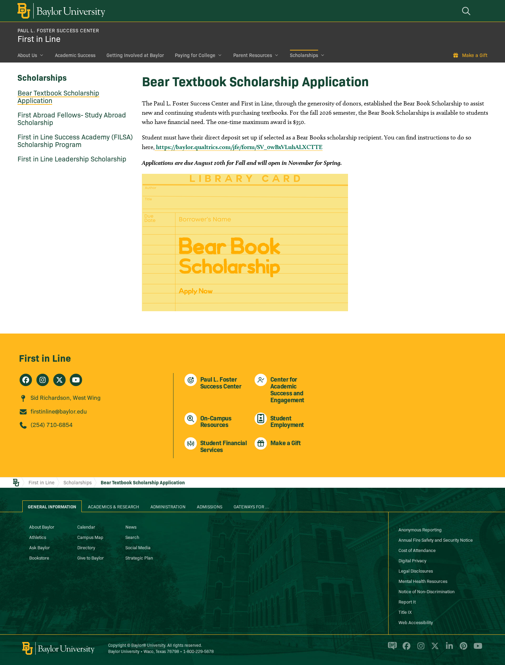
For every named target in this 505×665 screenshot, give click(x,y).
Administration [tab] (168, 506)
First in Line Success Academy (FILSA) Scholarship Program (75, 140)
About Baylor (41, 526)
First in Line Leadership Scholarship (72, 158)
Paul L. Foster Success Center (58, 30)
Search (132, 537)
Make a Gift (474, 55)
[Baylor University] (60, 11)
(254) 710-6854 (51, 424)
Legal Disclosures (416, 570)
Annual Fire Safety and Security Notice (436, 540)
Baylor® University (148, 645)
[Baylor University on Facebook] (405, 649)
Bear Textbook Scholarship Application (58, 96)
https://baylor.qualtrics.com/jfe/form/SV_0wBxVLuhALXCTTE (239, 146)
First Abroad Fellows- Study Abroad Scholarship (72, 118)
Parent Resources (252, 55)
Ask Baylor (39, 547)
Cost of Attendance (417, 550)
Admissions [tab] (209, 506)
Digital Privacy (412, 560)
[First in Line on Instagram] (42, 380)
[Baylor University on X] (434, 649)
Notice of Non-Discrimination (426, 591)
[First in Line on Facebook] (26, 380)
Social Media (137, 547)
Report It (407, 601)
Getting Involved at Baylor (135, 55)
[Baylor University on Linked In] (448, 649)
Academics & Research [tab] (113, 506)
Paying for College (195, 55)
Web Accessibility (416, 622)
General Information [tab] (52, 506)
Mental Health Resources (423, 581)
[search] (467, 11)
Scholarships (304, 55)
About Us (27, 55)
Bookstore (39, 557)
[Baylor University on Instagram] (420, 649)
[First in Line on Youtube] (76, 380)
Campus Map (90, 537)
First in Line (39, 38)
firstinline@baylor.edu (59, 411)
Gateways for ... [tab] (251, 506)
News (130, 526)
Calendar (86, 526)
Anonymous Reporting (420, 529)
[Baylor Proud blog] (391, 649)
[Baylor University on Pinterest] (462, 649)
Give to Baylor (90, 557)
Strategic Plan (139, 557)
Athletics (37, 537)
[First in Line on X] (59, 380)
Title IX (405, 612)
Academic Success (75, 55)
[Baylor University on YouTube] (476, 649)
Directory (86, 547)
